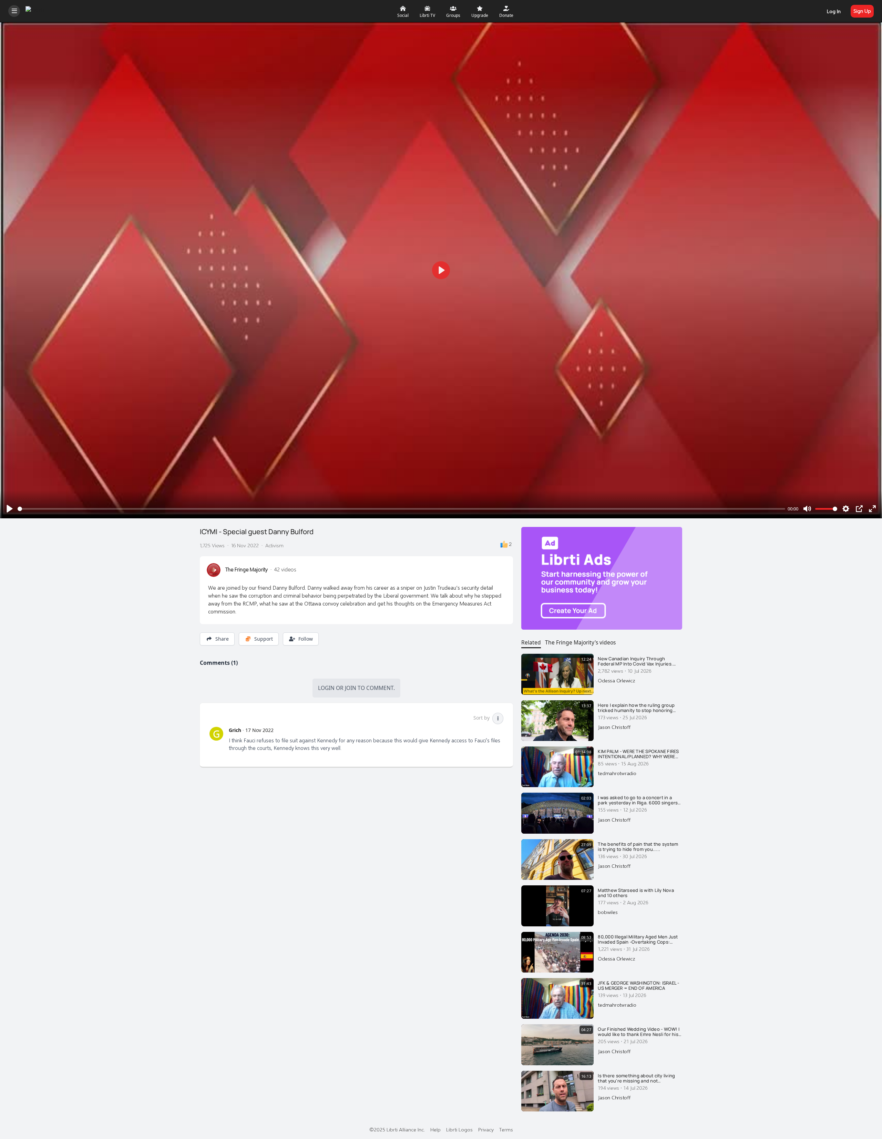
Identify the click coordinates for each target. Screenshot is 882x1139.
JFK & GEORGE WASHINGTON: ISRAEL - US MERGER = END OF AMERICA (638, 985)
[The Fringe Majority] (213, 570)
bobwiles (607, 912)
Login (326, 688)
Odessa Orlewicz (616, 680)
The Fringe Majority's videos (580, 642)
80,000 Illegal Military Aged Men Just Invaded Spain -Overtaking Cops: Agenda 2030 (638, 939)
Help (435, 1129)
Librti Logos (459, 1129)
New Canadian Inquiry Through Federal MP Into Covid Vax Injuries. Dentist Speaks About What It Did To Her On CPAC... (637, 661)
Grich (235, 730)
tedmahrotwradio (617, 773)
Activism (274, 545)
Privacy (486, 1129)
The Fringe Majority (246, 569)
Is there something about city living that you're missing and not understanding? (636, 1078)
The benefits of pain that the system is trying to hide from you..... (638, 847)
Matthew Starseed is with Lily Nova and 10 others (636, 893)
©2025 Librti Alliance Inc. (397, 1129)
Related (531, 642)
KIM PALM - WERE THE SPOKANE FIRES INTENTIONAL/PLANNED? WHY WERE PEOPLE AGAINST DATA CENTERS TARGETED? (638, 754)
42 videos (285, 569)
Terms (506, 1129)
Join (350, 688)
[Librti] (35, 10)
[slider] (401, 509)
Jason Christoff (614, 727)
